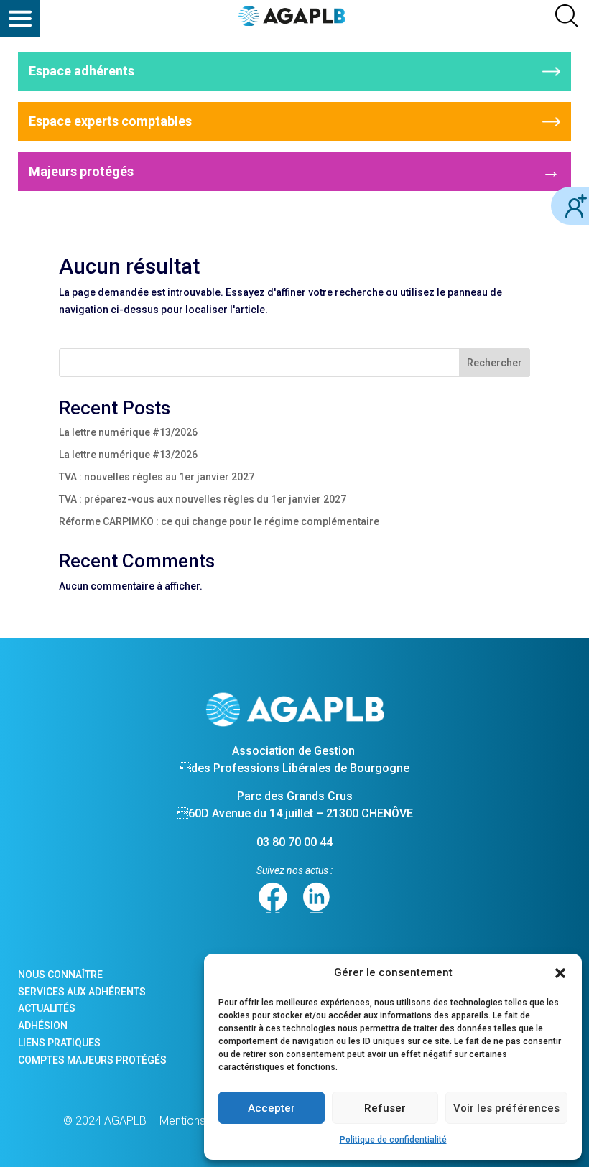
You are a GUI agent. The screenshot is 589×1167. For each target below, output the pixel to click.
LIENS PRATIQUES (59, 1043)
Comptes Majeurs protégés (92, 1060)
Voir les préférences (506, 1108)
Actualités (46, 1008)
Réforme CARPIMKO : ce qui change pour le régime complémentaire (219, 521)
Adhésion (43, 1025)
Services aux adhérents (82, 992)
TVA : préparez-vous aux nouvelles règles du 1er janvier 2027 (202, 499)
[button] (560, 973)
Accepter (271, 1108)
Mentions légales (201, 1121)
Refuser (385, 1108)
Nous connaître (60, 974)
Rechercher (494, 362)
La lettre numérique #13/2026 (128, 432)
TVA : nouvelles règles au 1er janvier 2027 (156, 477)
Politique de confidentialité (393, 1140)
